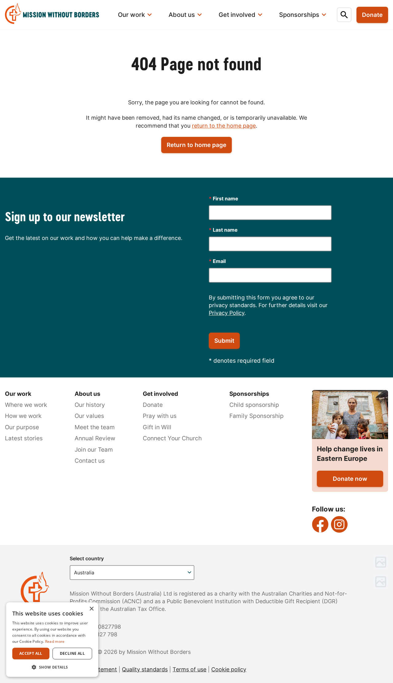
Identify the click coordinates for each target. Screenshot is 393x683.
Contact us (90, 460)
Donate (153, 404)
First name (223, 198)
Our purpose (22, 427)
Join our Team (94, 449)
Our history (90, 404)
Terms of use (189, 669)
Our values (89, 415)
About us (87, 393)
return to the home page (224, 125)
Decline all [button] (72, 653)
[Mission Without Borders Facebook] (320, 524)
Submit (224, 340)
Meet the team (95, 427)
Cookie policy (228, 669)
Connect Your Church (172, 438)
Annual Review (95, 438)
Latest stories (24, 438)
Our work (18, 393)
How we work (23, 415)
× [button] (91, 609)
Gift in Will (157, 427)
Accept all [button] (30, 653)
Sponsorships (249, 393)
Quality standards (145, 669)
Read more (55, 641)
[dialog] (52, 639)
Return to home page (196, 145)
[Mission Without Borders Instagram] (339, 524)
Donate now (350, 478)
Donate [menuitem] (372, 14)
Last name (223, 230)
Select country (87, 558)
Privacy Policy (226, 313)
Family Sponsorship (256, 415)
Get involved (160, 393)
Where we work (26, 404)
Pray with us (160, 415)
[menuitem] (56, 14)
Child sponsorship (254, 404)
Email (217, 261)
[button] (52, 667)
